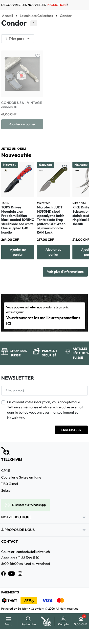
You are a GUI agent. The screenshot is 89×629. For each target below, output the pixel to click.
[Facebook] (3, 573)
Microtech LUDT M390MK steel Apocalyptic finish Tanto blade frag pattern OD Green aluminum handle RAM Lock (51, 220)
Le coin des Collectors (36, 15)
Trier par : (20, 39)
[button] (28, 621)
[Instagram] (20, 573)
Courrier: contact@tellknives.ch (25, 551)
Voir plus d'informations (65, 271)
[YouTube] (11, 573)
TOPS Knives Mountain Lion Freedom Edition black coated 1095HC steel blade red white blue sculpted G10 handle (17, 220)
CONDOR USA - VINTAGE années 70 (21, 104)
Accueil (7, 15)
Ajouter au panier (22, 124)
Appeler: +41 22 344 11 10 (20, 557)
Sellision (23, 608)
